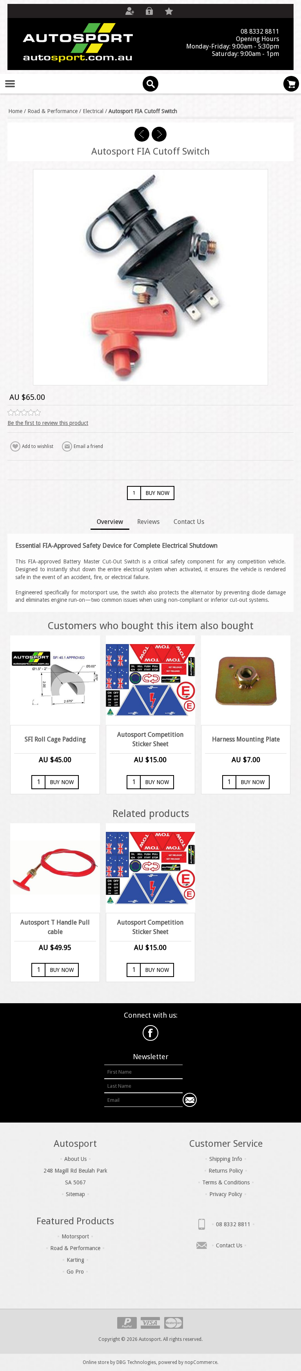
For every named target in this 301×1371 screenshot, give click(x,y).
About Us (75, 1159)
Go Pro (75, 1271)
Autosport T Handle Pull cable (55, 927)
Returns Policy (226, 1171)
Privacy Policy (225, 1194)
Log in (149, 11)
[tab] (110, 522)
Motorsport (75, 1236)
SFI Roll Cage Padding (55, 739)
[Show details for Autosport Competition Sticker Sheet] (151, 680)
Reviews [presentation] (148, 521)
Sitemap (75, 1194)
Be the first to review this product (47, 423)
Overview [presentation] (110, 521)
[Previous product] (141, 134)
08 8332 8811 (233, 1224)
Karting (75, 1260)
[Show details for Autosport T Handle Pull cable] (55, 868)
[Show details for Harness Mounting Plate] (246, 680)
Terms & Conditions (226, 1182)
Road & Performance (75, 1248)
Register (130, 11)
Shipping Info (225, 1159)
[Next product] (159, 134)
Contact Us (229, 1245)
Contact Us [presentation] (189, 521)
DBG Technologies (136, 1362)
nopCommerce (201, 1362)
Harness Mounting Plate (246, 739)
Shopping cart (291, 84)
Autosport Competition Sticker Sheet (150, 739)
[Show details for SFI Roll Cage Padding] (55, 680)
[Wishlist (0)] (169, 11)
